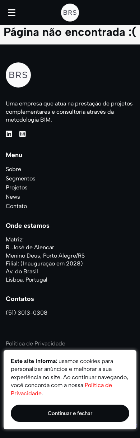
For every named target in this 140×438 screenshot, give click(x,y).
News (13, 196)
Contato (16, 206)
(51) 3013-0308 (26, 312)
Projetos (17, 187)
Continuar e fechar (70, 413)
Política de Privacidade (35, 343)
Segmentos (21, 178)
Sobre (13, 169)
